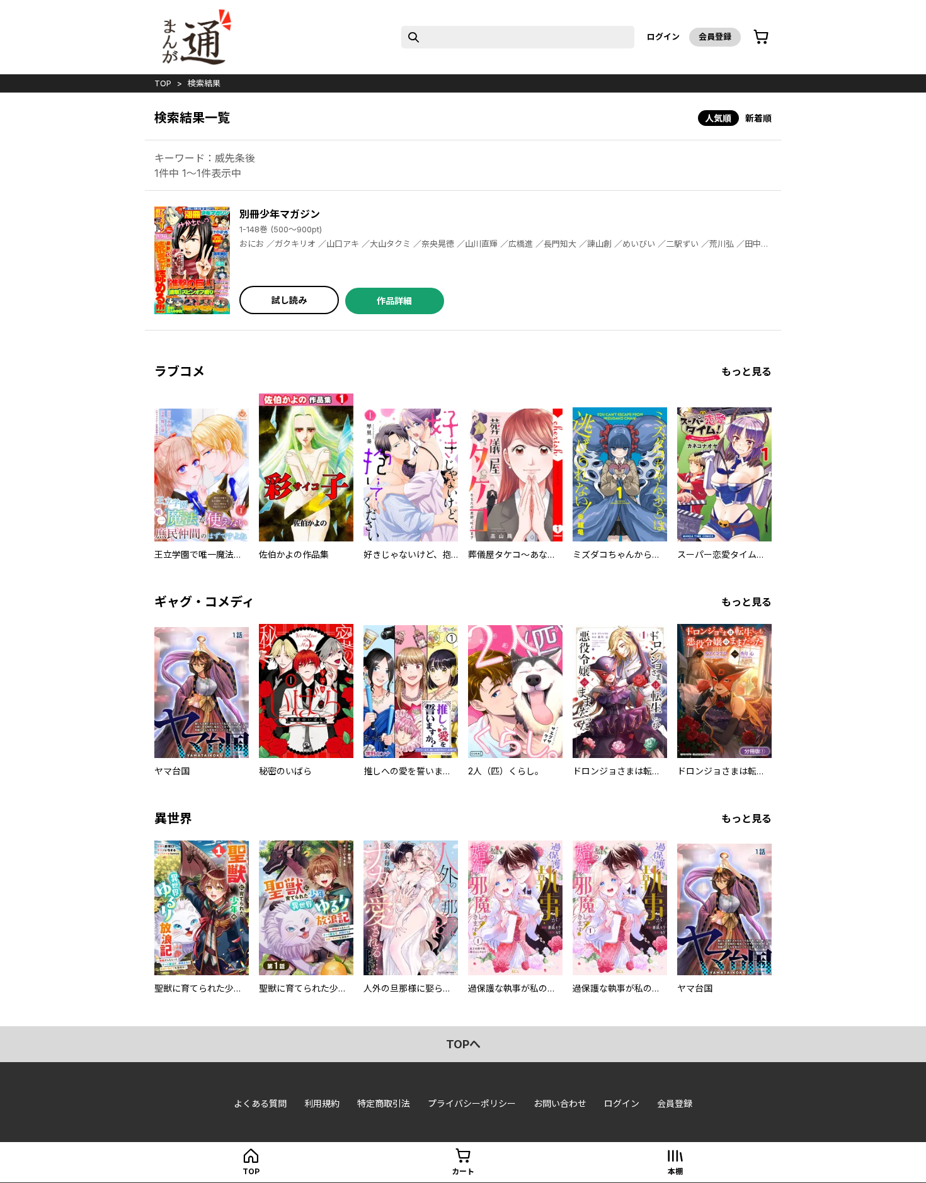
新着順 (758, 118)
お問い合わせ (560, 1103)
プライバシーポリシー (472, 1103)
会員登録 (715, 36)
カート (463, 1171)
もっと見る (746, 371)
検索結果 (204, 83)
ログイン (663, 36)
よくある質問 (260, 1103)
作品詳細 (394, 300)
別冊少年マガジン (279, 214)
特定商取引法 (383, 1103)
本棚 (675, 1171)
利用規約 (322, 1103)
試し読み (289, 300)
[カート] (761, 37)
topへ (463, 1044)
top (162, 83)
